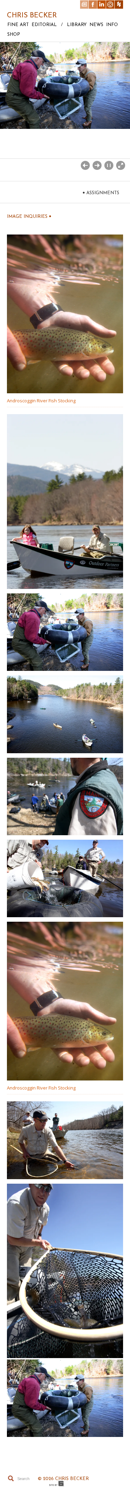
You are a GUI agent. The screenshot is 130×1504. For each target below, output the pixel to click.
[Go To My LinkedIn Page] (101, 4)
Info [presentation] (112, 25)
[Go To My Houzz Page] (119, 4)
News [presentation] (96, 25)
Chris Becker (32, 15)
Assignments (101, 193)
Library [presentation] (77, 25)
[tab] (17, 27)
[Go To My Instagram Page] (110, 4)
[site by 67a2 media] (57, 1483)
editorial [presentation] (44, 25)
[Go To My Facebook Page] (93, 4)
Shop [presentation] (13, 34)
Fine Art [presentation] (18, 25)
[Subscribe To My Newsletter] (84, 4)
